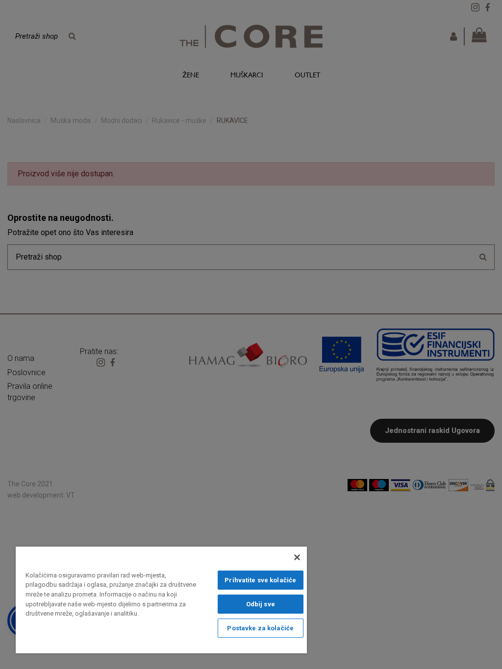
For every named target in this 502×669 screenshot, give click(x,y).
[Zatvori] (297, 557)
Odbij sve (260, 604)
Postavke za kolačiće (260, 628)
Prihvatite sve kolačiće (260, 580)
